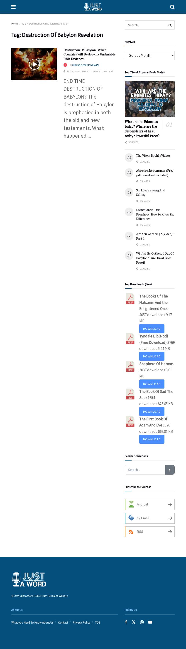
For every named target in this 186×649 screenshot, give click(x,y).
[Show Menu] (13, 7)
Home (14, 23)
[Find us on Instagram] (142, 622)
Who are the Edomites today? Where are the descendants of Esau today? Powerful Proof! (142, 128)
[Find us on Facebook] (126, 622)
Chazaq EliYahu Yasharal (85, 65)
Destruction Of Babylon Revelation (49, 23)
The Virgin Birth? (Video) (153, 155)
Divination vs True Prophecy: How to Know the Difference (155, 214)
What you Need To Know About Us (32, 622)
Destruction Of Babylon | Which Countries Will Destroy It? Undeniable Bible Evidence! (89, 54)
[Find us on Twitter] (134, 622)
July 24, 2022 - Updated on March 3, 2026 (86, 71)
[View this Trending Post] (65, 65)
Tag (24, 23)
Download (152, 329)
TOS (97, 622)
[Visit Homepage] (93, 6)
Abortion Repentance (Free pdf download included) (154, 172)
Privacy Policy (81, 622)
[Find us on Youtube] (150, 622)
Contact (63, 622)
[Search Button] (172, 7)
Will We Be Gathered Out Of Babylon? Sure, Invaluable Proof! (155, 257)
